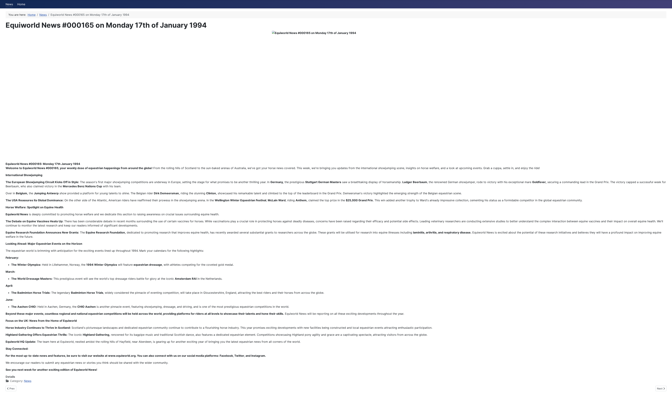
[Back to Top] (666, 387)
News (9, 4)
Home (21, 4)
